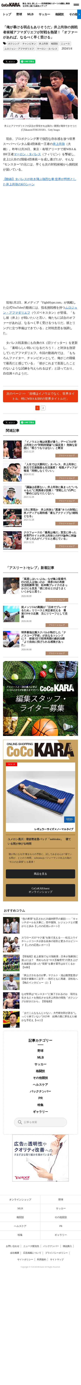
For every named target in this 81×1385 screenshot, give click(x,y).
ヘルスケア (40, 1084)
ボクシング (13, 43)
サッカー (44, 14)
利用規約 (41, 1259)
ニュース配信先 (31, 1246)
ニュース (65, 43)
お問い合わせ (12, 1246)
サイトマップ (57, 1259)
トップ (7, 14)
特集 (40, 1104)
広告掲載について (32, 1253)
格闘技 (59, 14)
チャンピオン (29, 43)
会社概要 (14, 1253)
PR (40, 1098)
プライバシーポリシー (56, 1253)
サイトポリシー (25, 1259)
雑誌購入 (67, 1246)
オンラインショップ (20, 1199)
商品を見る (40, 873)
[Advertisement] (40, 243)
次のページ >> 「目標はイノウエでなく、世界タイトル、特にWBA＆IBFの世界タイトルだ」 (40, 396)
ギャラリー (40, 1111)
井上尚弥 (43, 43)
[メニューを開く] (76, 4)
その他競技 (40, 1077)
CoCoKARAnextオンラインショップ (40, 890)
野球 (19, 14)
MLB (30, 14)
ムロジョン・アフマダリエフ (19, 48)
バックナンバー (40, 1091)
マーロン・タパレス (47, 48)
